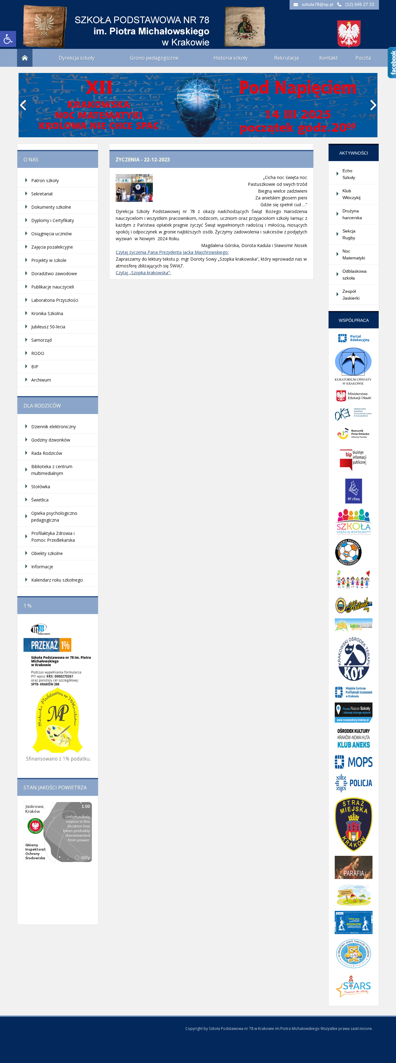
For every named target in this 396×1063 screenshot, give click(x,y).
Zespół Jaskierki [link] (350, 295)
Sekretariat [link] (42, 194)
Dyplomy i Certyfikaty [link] (52, 220)
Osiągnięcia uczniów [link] (51, 234)
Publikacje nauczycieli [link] (52, 287)
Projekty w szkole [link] (49, 260)
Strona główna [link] (24, 58)
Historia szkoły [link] (230, 57)
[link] (8, 39)
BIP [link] (34, 366)
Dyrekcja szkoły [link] (77, 57)
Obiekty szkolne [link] (47, 553)
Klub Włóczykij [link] (351, 194)
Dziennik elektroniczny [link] (53, 426)
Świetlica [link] (40, 500)
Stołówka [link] (40, 486)
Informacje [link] (42, 567)
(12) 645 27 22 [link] (359, 4)
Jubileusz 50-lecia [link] (48, 327)
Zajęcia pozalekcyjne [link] (52, 247)
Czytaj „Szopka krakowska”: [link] (143, 272)
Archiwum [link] (41, 380)
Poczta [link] (363, 57)
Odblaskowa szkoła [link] (354, 274)
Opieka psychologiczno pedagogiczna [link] (54, 516)
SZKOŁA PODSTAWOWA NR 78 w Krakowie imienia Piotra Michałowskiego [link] (79, 21)
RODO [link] (37, 353)
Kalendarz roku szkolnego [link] (57, 580)
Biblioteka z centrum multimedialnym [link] (51, 469)
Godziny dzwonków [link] (50, 440)
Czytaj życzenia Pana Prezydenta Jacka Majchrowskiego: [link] (172, 252)
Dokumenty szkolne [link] (51, 207)
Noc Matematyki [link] (353, 254)
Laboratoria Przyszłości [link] (54, 300)
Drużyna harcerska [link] (352, 214)
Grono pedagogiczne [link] (154, 57)
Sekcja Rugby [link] (348, 234)
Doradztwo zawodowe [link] (54, 273)
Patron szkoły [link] (45, 180)
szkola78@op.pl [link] (317, 4)
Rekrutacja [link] (286, 57)
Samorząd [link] (41, 340)
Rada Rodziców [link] (46, 453)
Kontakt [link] (328, 57)
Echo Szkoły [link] (348, 174)
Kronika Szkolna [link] (47, 313)
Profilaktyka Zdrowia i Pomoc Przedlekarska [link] (53, 536)
